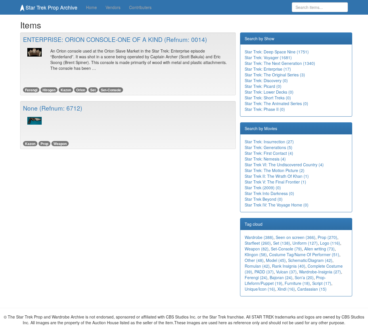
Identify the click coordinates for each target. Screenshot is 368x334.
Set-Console (111, 89)
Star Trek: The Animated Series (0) (276, 103)
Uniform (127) (305, 243)
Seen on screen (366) (295, 237)
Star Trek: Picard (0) (263, 86)
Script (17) (321, 283)
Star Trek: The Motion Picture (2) (274, 170)
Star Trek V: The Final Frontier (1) (275, 182)
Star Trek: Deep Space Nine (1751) (277, 52)
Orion (80, 89)
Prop (44, 143)
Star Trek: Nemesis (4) (265, 159)
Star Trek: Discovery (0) (266, 80)
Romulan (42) (257, 266)
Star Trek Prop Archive (50, 7)
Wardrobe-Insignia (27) (320, 272)
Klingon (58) (256, 254)
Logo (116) (330, 243)
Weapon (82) (257, 249)
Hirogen (49, 89)
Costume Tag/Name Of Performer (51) (304, 254)
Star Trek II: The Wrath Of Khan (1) (277, 176)
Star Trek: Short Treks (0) (268, 98)
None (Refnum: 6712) (52, 108)
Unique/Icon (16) (260, 289)
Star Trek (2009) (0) (263, 187)
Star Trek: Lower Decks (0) (269, 92)
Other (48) (254, 260)
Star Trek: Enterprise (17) (268, 69)
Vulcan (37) (286, 272)
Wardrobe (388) (259, 237)
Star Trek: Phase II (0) (265, 109)
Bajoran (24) (281, 277)
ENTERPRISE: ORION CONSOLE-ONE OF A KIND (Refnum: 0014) (115, 39)
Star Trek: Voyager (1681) (268, 57)
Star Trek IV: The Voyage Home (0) (276, 205)
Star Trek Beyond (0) (264, 199)
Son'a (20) (304, 277)
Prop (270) (327, 237)
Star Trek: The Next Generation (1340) (280, 63)
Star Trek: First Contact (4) (269, 153)
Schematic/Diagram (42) (310, 260)
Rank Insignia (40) (288, 266)
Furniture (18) (297, 283)
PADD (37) (264, 272)
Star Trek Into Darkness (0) (269, 193)
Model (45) (276, 260)
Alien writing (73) (319, 249)
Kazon (66, 89)
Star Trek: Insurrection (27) (269, 141)
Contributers (140, 7)
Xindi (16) (286, 289)
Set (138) (281, 243)
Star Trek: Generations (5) (268, 147)
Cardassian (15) (312, 289)
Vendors (113, 7)
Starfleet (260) (258, 243)
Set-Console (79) (286, 249)
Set (93, 89)
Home (91, 7)
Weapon (60, 143)
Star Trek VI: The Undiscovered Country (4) (284, 164)
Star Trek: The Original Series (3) (275, 75)
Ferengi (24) (256, 277)
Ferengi (31, 89)
